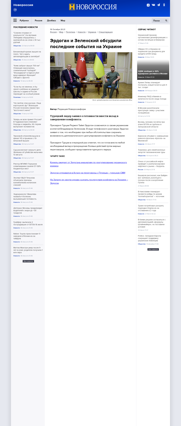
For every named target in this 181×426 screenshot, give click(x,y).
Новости (16, 81)
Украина (92, 32)
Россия (38, 20)
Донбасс (51, 20)
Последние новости (25, 27)
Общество (17, 46)
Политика (17, 97)
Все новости (28, 261)
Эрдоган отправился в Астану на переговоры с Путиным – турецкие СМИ (87, 173)
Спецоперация (106, 32)
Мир (63, 20)
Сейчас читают (147, 29)
